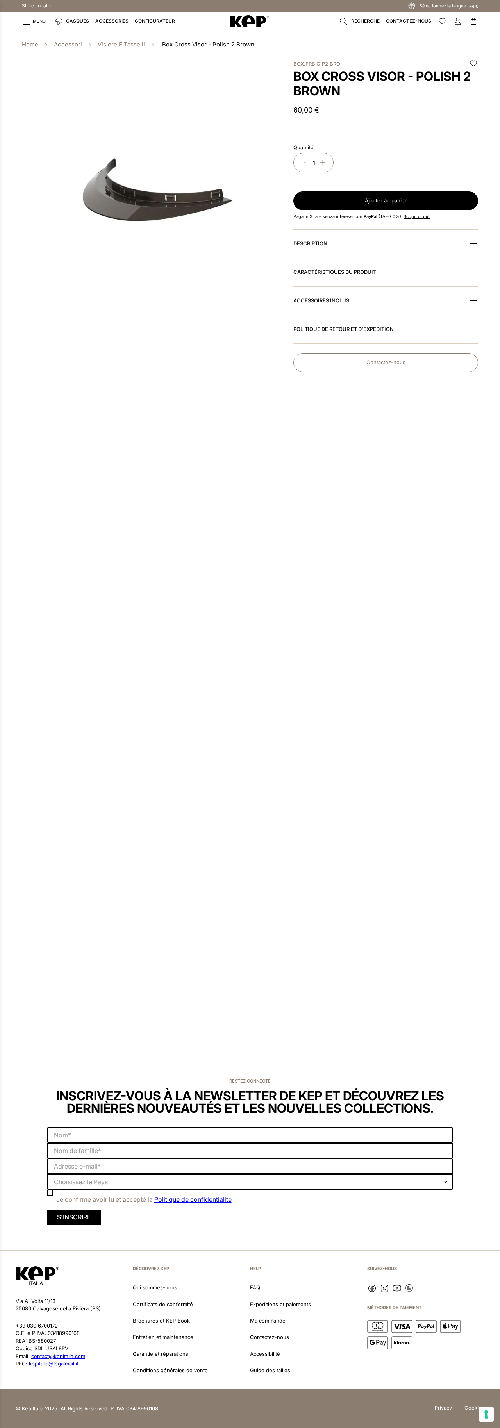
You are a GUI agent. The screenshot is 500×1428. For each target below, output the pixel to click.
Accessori (68, 44)
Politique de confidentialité (193, 1199)
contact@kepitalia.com (58, 1356)
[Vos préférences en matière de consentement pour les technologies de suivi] (486, 1414)
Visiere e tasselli (121, 44)
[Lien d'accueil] (30, 44)
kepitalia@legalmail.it (54, 1363)
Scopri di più (417, 216)
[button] (34, 21)
